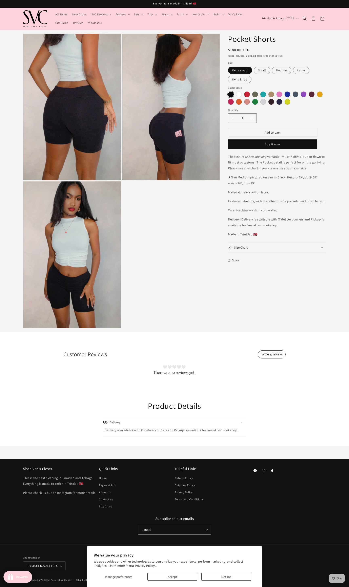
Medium (281, 70)
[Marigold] (320, 94)
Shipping (251, 55)
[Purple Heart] (303, 94)
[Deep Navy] (279, 102)
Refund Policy (184, 478)
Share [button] (236, 260)
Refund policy (83, 580)
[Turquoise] (263, 94)
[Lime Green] (287, 102)
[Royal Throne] (287, 94)
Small (262, 70)
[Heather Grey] (263, 102)
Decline (226, 577)
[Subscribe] (206, 529)
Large (301, 70)
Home (103, 478)
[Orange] (239, 102)
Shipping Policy (185, 485)
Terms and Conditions (189, 499)
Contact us (106, 499)
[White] (239, 94)
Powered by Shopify (61, 580)
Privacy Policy (183, 492)
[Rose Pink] (247, 102)
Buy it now (272, 144)
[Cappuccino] (271, 94)
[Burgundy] (311, 94)
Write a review (272, 354)
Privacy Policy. (145, 566)
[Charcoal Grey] (295, 94)
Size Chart (105, 506)
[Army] (255, 94)
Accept (172, 577)
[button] (122, 14)
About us (105, 492)
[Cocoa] (271, 102)
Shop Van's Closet (41, 580)
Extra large (239, 79)
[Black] (231, 94)
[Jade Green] (255, 102)
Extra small (240, 70)
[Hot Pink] (231, 102)
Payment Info (107, 485)
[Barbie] (279, 94)
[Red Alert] (247, 94)
